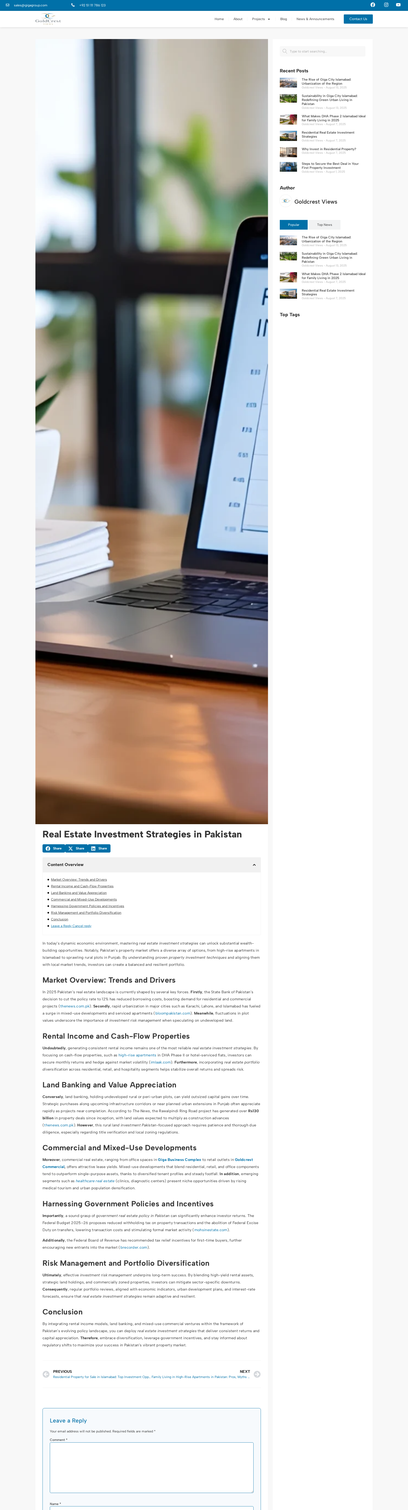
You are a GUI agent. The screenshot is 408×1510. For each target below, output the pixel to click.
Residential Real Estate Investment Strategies (328, 135)
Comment (59, 1440)
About (238, 19)
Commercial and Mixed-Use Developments (84, 899)
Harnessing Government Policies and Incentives (87, 906)
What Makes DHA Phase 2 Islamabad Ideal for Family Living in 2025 (334, 118)
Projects (258, 19)
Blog (283, 19)
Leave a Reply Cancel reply (71, 926)
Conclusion (59, 919)
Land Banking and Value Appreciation (79, 893)
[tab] (294, 225)
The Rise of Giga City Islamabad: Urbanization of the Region (326, 82)
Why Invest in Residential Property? (329, 149)
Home (219, 19)
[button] (53, 848)
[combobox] (323, 51)
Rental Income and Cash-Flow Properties (82, 886)
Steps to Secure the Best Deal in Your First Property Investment (330, 166)
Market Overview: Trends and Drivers (79, 880)
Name (55, 1504)
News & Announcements (315, 19)
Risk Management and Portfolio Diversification (86, 913)
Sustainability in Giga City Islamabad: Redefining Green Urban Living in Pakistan (330, 100)
